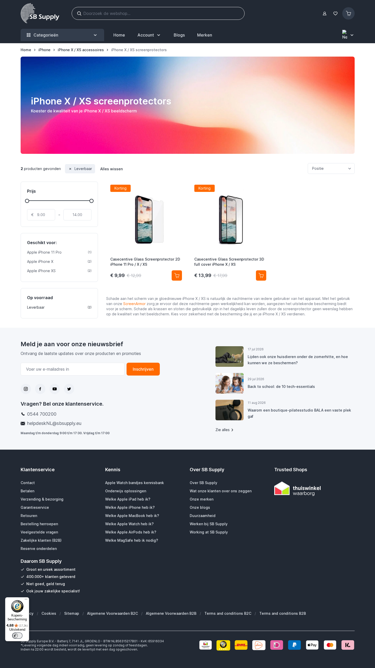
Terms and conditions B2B (282, 613)
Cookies (48, 613)
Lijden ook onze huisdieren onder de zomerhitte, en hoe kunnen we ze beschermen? (298, 359)
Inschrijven (143, 369)
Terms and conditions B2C (227, 613)
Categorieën (46, 35)
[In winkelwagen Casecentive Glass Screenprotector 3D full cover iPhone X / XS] (261, 275)
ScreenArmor (134, 303)
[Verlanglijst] (335, 13)
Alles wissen (111, 169)
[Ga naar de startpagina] (40, 13)
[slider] (27, 201)
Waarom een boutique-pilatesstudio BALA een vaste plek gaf (299, 413)
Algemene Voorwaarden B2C (112, 613)
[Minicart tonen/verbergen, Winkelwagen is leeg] (348, 13)
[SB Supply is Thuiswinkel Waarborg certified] (314, 489)
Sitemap (71, 613)
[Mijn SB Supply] (324, 13)
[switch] (17, 636)
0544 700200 (41, 414)
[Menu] (26, 600)
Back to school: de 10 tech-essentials (281, 386)
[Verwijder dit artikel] (70, 169)
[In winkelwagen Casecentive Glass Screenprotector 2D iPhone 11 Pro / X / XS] (177, 275)
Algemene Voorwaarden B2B (171, 613)
